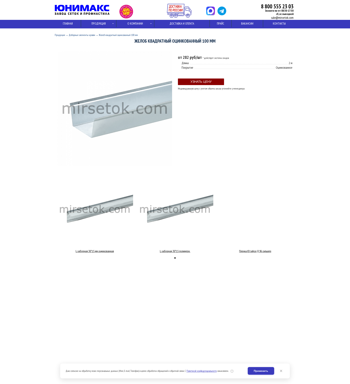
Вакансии (247, 23)
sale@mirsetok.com (282, 17)
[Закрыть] (281, 371)
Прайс (220, 23)
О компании (135, 23)
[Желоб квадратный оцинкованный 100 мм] (115, 164)
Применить (261, 370)
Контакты (279, 23)
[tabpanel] (95, 211)
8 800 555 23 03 (277, 6)
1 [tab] (175, 258)
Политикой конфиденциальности (201, 371)
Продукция (99, 23)
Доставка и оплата (182, 23)
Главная (68, 23)
